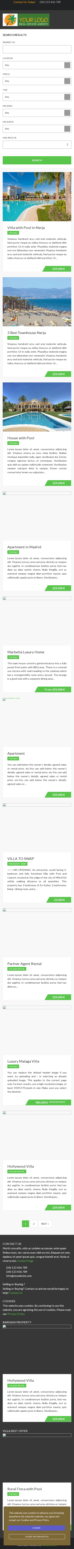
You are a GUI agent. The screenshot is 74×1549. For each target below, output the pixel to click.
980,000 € (49, 1103)
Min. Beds (7, 106)
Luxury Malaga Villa (23, 1061)
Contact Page (25, 1260)
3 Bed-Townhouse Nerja (26, 332)
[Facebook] (26, 6)
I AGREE (36, 1527)
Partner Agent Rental (24, 963)
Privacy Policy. (16, 1313)
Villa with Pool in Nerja (26, 227)
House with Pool (20, 438)
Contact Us (16, 1292)
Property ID (9, 42)
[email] (45, 6)
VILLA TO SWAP (20, 858)
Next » (45, 1223)
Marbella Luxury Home (25, 652)
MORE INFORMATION (37, 1536)
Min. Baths (8, 122)
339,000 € (58, 794)
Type (5, 90)
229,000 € (58, 269)
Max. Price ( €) (9, 138)
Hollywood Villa (20, 1166)
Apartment (16, 753)
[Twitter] (33, 6)
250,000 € (54, 690)
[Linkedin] (39, 6)
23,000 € (59, 899)
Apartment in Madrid (24, 547)
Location (8, 58)
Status (6, 74)
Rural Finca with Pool (24, 1489)
